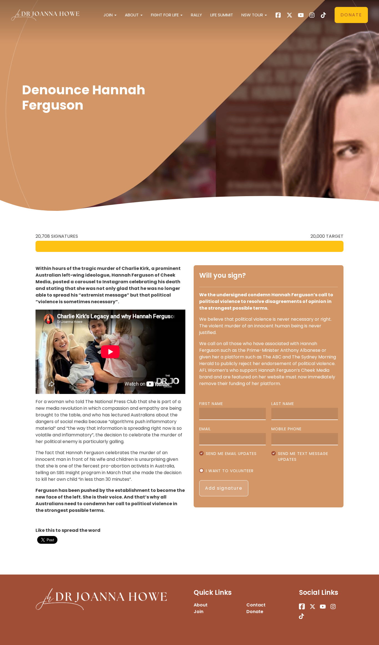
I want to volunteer (230, 471)
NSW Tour (252, 15)
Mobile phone (286, 429)
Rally (196, 15)
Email (205, 429)
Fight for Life (165, 15)
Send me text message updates (303, 456)
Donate (351, 15)
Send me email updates (231, 453)
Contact (256, 605)
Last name (282, 403)
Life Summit (221, 15)
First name (211, 403)
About (132, 15)
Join (108, 15)
